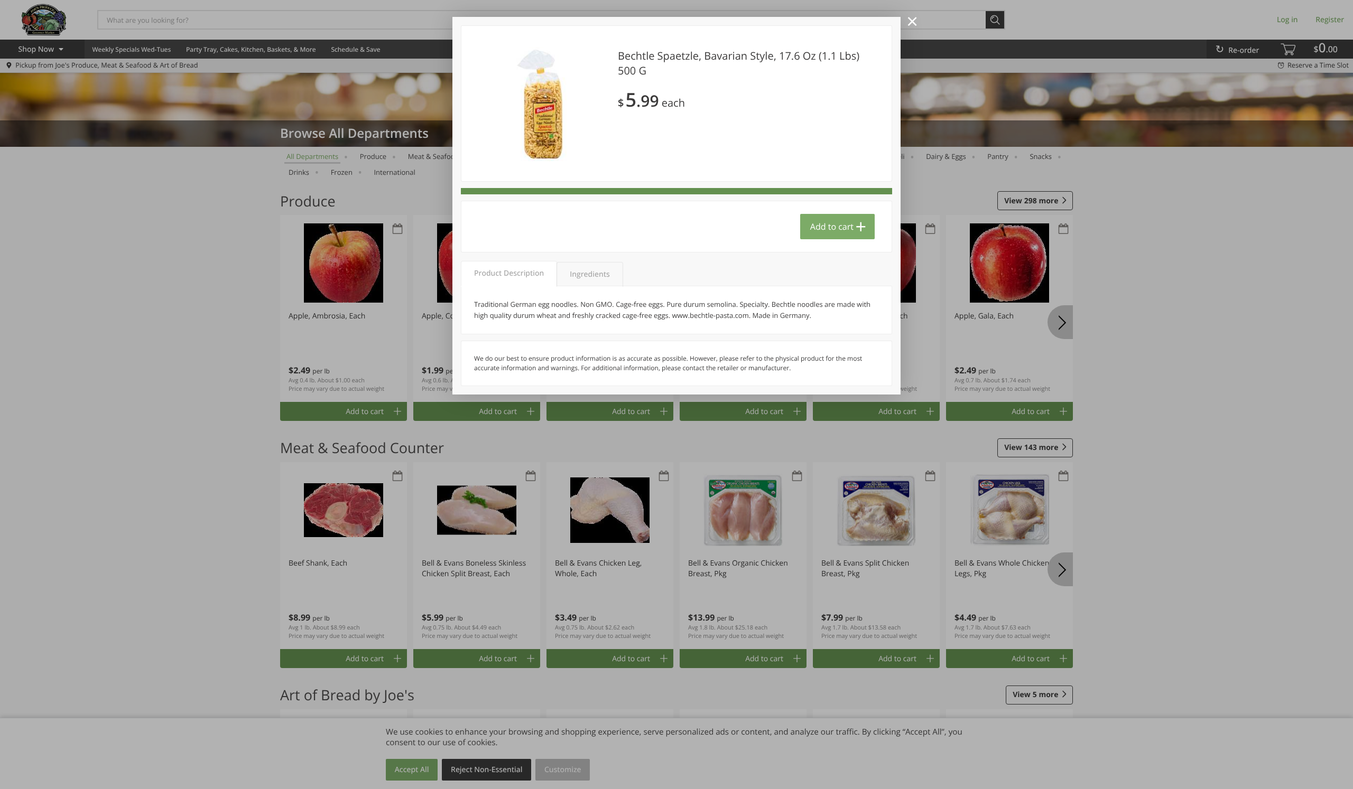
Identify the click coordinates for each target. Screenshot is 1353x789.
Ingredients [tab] (589, 274)
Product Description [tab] (509, 273)
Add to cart (832, 226)
